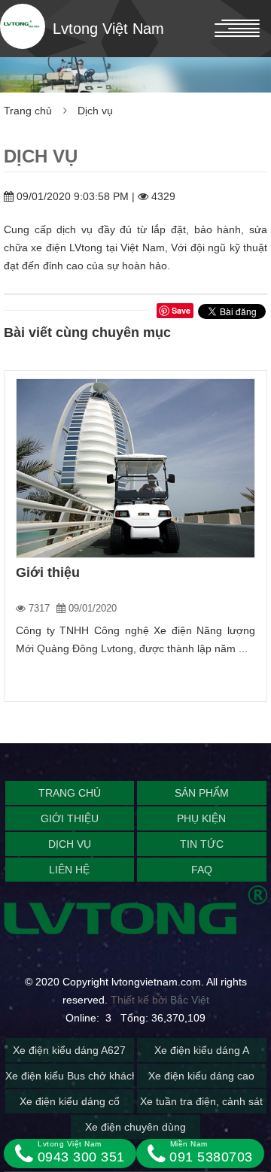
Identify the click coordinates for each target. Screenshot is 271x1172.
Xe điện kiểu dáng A (201, 1050)
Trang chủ (28, 111)
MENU (108, 28)
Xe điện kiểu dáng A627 (69, 1050)
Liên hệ (69, 870)
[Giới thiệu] (135, 468)
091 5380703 (209, 1152)
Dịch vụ (95, 111)
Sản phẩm (202, 793)
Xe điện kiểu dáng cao (201, 1076)
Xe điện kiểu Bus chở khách (71, 1076)
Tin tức (202, 844)
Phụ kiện (201, 818)
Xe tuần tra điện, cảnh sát (201, 1101)
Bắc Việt (189, 1000)
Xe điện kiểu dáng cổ (70, 1101)
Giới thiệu (48, 572)
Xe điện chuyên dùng (135, 1127)
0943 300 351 (79, 1152)
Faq (201, 870)
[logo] (22, 26)
